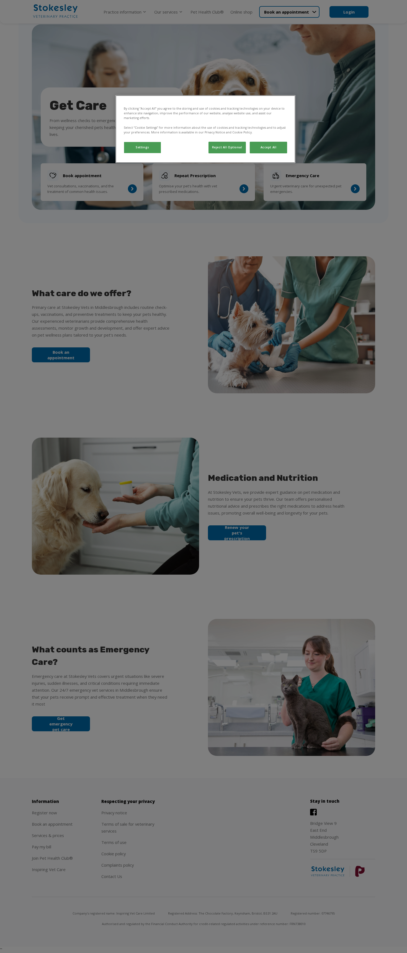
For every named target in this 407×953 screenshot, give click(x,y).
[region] (205, 129)
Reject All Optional (227, 147)
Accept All (269, 147)
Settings (142, 147)
